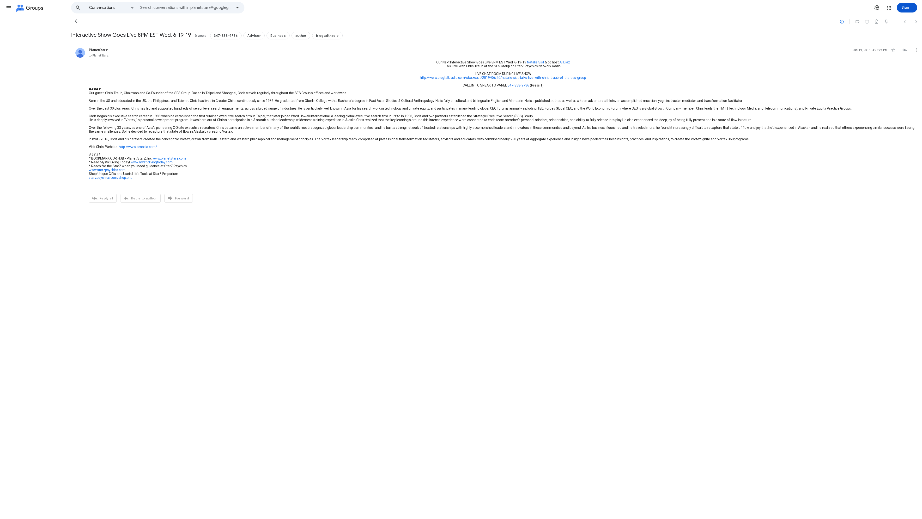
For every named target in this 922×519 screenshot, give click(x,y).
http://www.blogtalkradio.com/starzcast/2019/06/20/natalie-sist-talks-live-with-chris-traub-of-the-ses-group (503, 78)
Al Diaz (564, 62)
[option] (111, 7)
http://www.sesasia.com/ (138, 147)
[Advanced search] (237, 7)
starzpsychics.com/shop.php (111, 177)
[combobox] (186, 7)
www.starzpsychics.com (107, 170)
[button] (8, 7)
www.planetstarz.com (169, 158)
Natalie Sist (535, 62)
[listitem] (496, 124)
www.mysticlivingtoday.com (152, 162)
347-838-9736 (518, 85)
